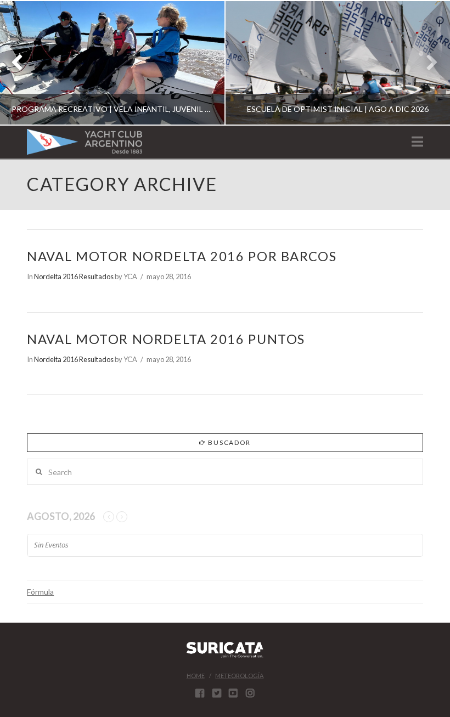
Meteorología (239, 675)
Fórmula (40, 591)
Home (196, 675)
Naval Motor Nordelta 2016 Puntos (166, 339)
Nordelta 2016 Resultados (74, 276)
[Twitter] (216, 693)
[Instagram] (250, 693)
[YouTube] (233, 693)
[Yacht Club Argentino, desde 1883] (84, 142)
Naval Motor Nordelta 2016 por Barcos (181, 256)
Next (426, 63)
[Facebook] (199, 693)
